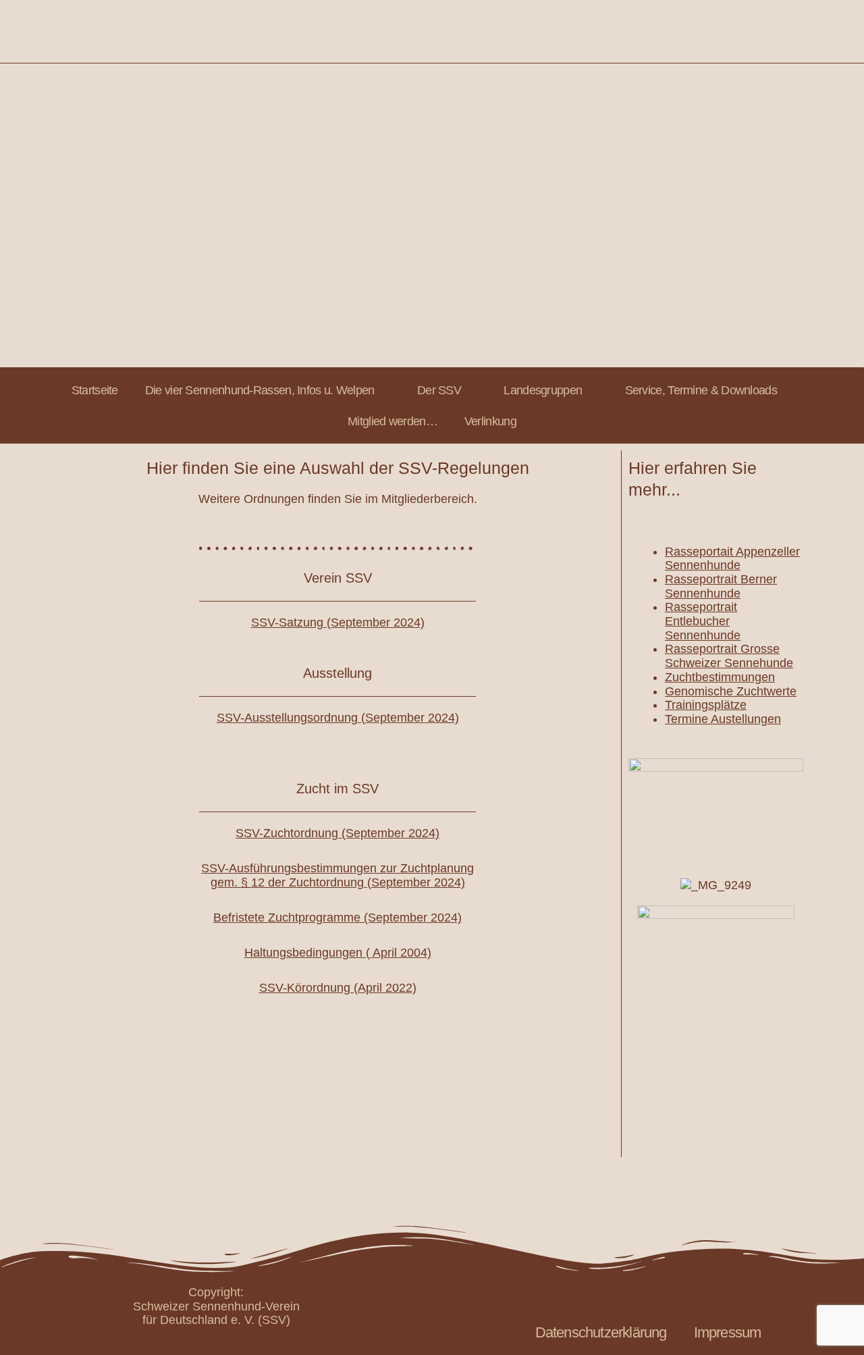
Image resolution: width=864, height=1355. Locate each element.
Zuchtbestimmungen (720, 677)
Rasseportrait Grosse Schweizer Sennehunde (729, 656)
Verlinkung (490, 421)
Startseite (95, 390)
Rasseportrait (701, 607)
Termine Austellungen (723, 719)
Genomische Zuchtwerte (730, 691)
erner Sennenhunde (721, 586)
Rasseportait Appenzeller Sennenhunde (732, 559)
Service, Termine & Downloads (701, 390)
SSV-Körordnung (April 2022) (337, 987)
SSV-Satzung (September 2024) (338, 622)
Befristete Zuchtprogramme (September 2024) (337, 917)
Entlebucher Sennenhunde (702, 628)
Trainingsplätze (706, 705)
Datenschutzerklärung (601, 1332)
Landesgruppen (543, 390)
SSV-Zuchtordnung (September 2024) (337, 833)
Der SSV (439, 390)
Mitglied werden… (392, 421)
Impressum (727, 1332)
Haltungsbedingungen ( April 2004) (337, 952)
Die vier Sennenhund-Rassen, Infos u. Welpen (260, 390)
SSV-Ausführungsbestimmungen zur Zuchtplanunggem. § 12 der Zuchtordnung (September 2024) (337, 875)
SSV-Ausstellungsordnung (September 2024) (338, 717)
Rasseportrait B (707, 579)
